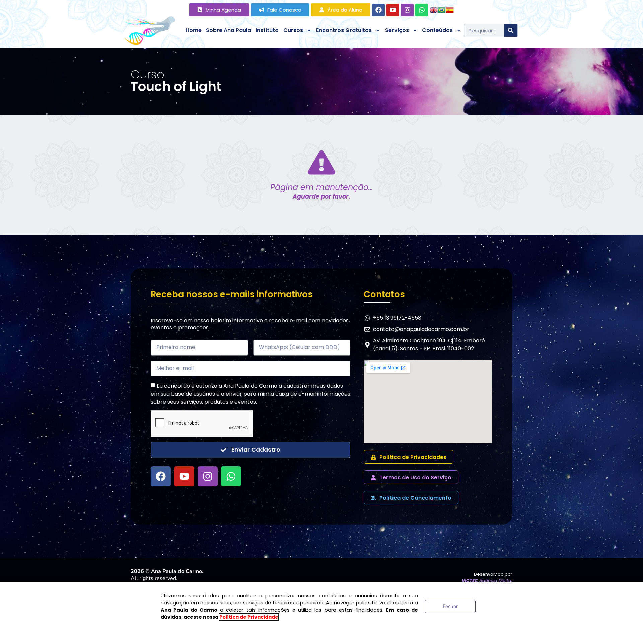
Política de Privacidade (248, 617)
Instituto (267, 30)
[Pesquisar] (510, 30)
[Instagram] (407, 10)
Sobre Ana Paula (228, 30)
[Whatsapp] (421, 10)
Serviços (397, 30)
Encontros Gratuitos (344, 30)
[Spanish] (450, 9)
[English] (434, 9)
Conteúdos (437, 30)
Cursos (293, 30)
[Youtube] (392, 10)
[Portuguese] (442, 9)
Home (194, 30)
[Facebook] (378, 10)
